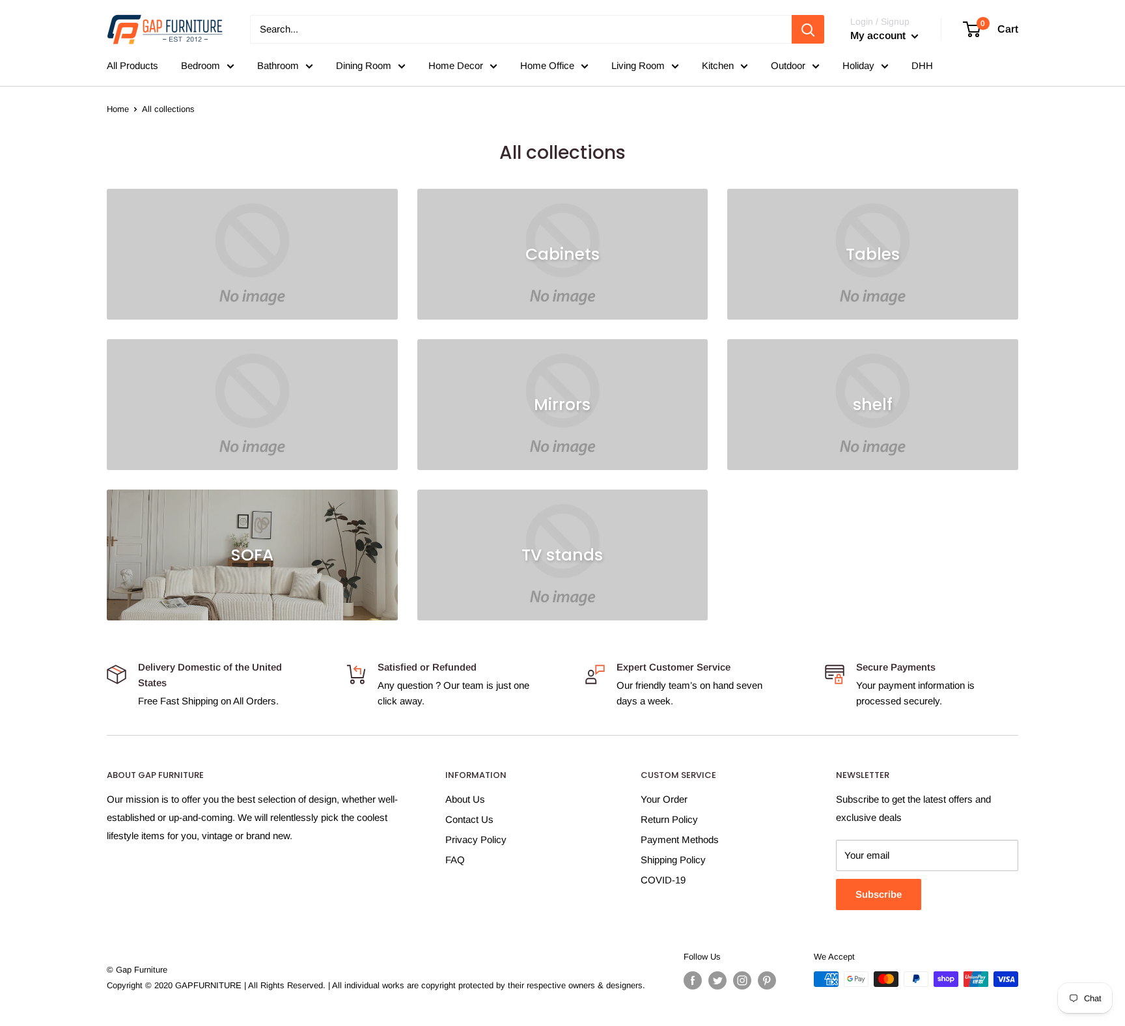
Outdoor (788, 65)
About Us (465, 799)
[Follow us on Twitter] (717, 980)
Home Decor (455, 65)
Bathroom (278, 65)
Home (118, 109)
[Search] (808, 29)
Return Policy (669, 819)
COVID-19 (663, 879)
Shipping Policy (673, 859)
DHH (922, 65)
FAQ (455, 859)
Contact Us (469, 819)
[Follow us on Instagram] (742, 980)
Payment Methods (680, 839)
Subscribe (878, 894)
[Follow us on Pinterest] (767, 980)
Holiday (858, 65)
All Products (132, 65)
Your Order (664, 799)
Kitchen (718, 65)
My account (879, 35)
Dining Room (363, 65)
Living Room (638, 65)
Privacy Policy (476, 839)
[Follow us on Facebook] (693, 980)
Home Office (547, 65)
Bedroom (200, 65)
